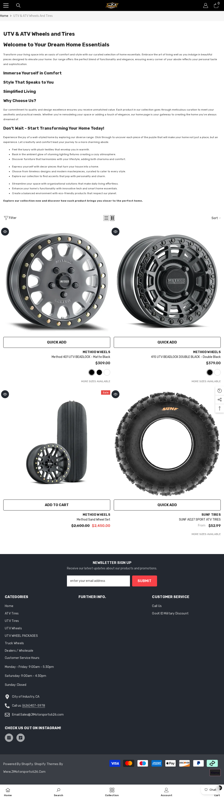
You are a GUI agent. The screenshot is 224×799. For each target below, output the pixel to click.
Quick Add (56, 342)
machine (107, 372)
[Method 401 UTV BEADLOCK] (56, 281)
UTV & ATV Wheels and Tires (33, 16)
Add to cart (57, 505)
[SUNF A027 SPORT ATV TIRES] (167, 443)
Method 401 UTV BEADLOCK (81, 357)
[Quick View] (5, 232)
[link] (58, 791)
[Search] (18, 5)
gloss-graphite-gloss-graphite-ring (217, 372)
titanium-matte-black (99, 372)
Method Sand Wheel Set (93, 519)
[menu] (6, 5)
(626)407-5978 (33, 705)
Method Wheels (96, 352)
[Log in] (205, 5)
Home (4, 16)
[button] (106, 218)
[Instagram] (9, 738)
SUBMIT (144, 581)
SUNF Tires (211, 515)
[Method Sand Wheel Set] (56, 443)
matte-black (91, 372)
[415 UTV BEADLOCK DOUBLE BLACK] (167, 281)
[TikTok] (20, 738)
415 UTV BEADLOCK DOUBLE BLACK (186, 357)
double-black (209, 372)
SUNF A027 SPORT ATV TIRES (200, 519)
